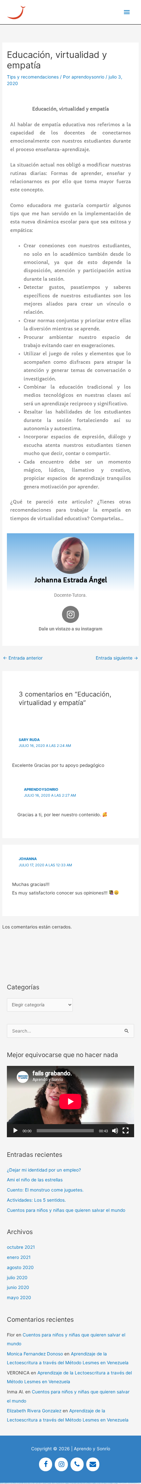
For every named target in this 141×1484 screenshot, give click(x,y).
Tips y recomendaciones (33, 77)
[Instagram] (61, 1464)
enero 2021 (18, 1257)
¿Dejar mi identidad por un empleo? (44, 1170)
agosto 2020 (20, 1267)
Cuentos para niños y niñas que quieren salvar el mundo (66, 1210)
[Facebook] (45, 1464)
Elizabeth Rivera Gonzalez (34, 1410)
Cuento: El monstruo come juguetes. (45, 1189)
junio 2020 (18, 1287)
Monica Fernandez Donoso (35, 1353)
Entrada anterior (23, 658)
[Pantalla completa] (125, 1130)
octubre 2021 (21, 1247)
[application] (70, 1101)
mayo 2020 (19, 1297)
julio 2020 (17, 1277)
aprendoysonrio (41, 789)
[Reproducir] (15, 1130)
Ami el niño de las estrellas (35, 1179)
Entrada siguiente (117, 658)
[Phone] (77, 1464)
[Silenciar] (115, 1130)
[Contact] (92, 1464)
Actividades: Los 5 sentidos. (36, 1200)
